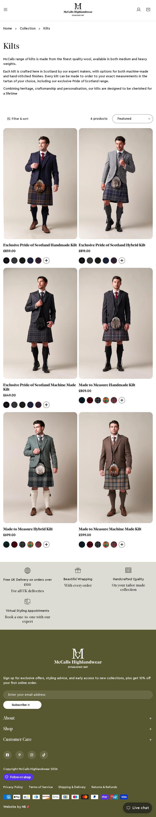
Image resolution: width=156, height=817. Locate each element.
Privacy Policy (13, 787)
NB (24, 806)
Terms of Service (41, 787)
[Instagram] (32, 755)
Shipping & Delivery (72, 787)
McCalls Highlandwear (34, 769)
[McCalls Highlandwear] (78, 9)
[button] (148, 9)
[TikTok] (44, 755)
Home (7, 28)
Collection (28, 28)
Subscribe (19, 705)
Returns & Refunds (104, 787)
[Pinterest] (19, 755)
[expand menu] (5, 9)
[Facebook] (7, 755)
